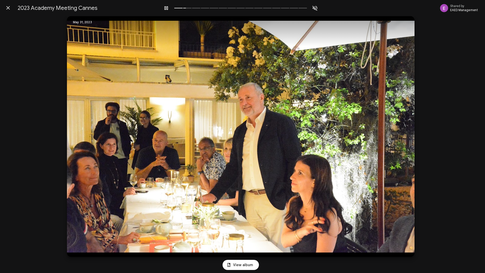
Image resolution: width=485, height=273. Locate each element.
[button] (81, 136)
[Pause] (166, 8)
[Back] (8, 8)
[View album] (241, 265)
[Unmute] (315, 8)
